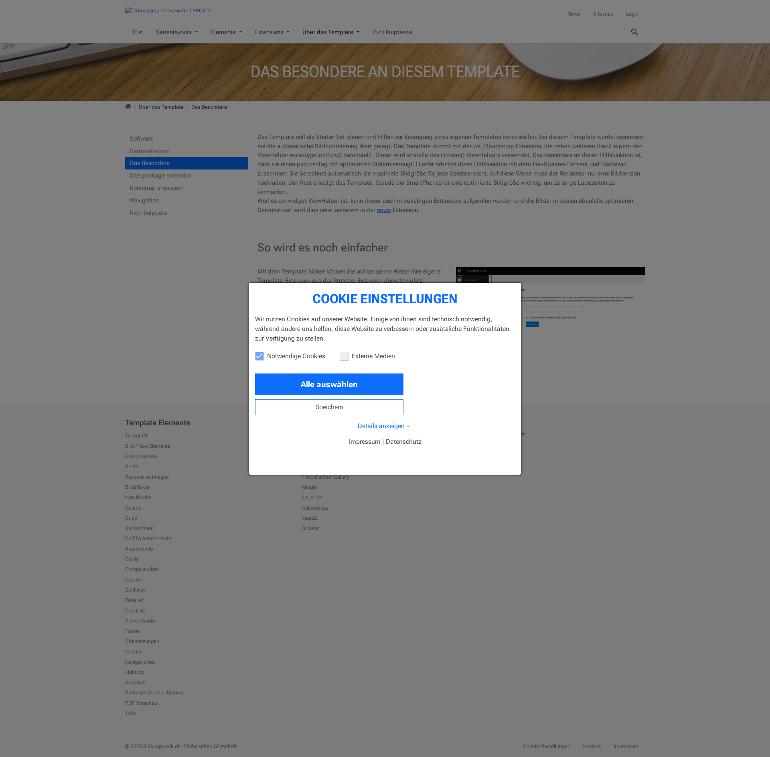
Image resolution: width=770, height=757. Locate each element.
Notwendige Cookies (296, 356)
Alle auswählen (329, 384)
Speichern (329, 407)
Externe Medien (373, 356)
